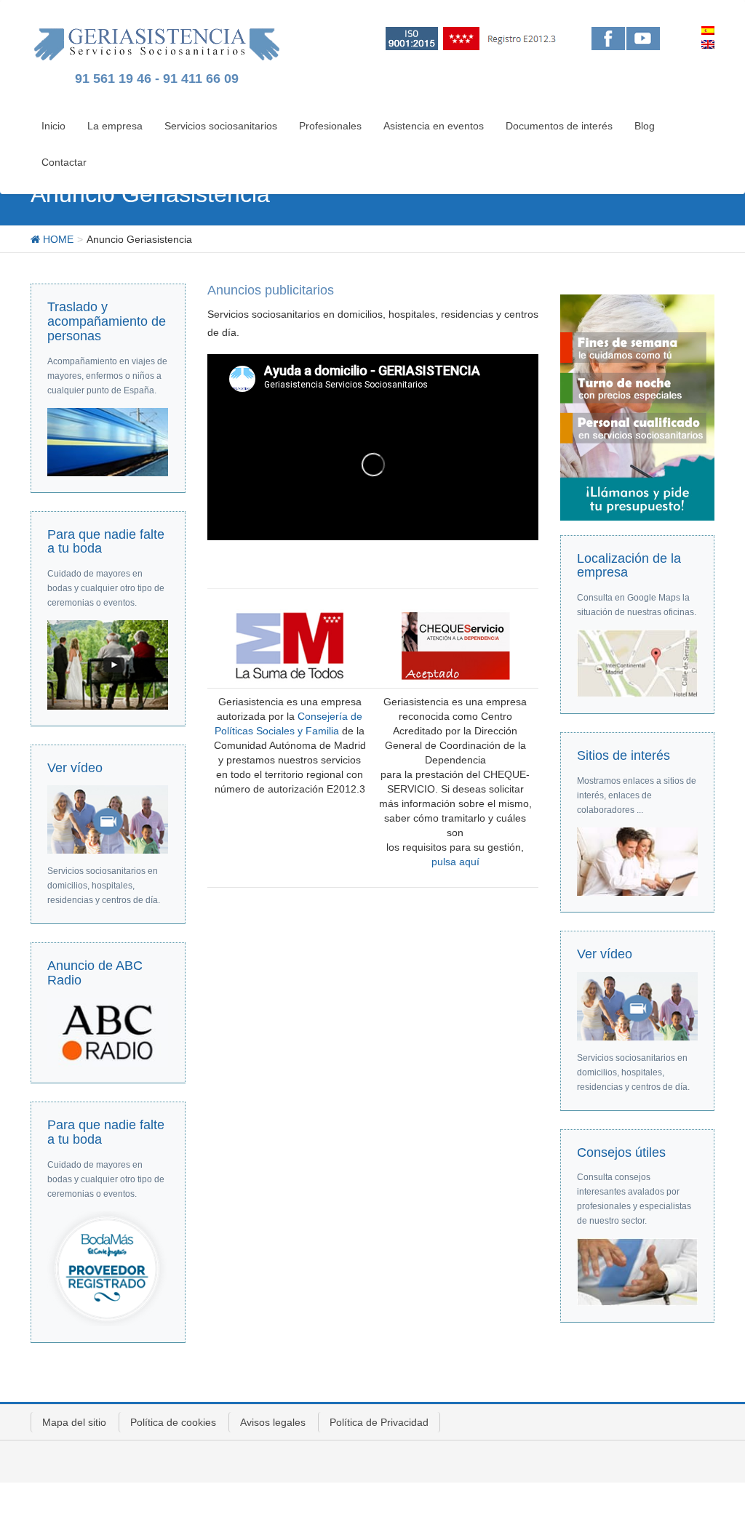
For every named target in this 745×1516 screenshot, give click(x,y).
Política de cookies (173, 1422)
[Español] (707, 30)
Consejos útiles (621, 1152)
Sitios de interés (623, 755)
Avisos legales (273, 1422)
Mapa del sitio (74, 1422)
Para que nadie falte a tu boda (105, 541)
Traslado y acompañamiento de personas (106, 321)
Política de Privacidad (379, 1422)
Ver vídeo (75, 768)
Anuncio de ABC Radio (95, 972)
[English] (707, 44)
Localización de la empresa (629, 565)
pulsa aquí (455, 861)
